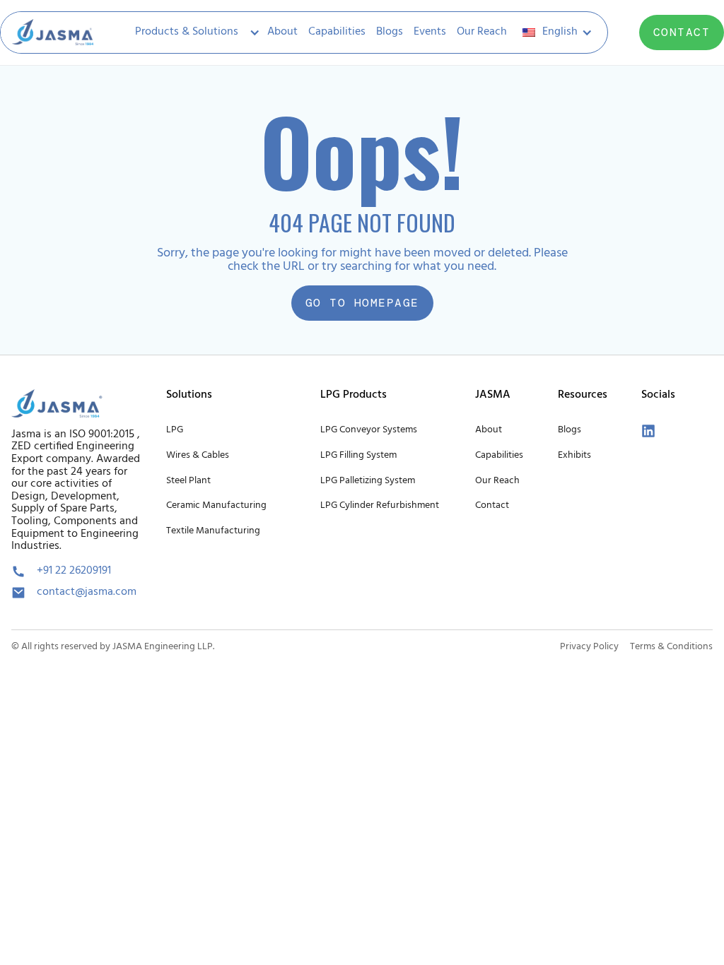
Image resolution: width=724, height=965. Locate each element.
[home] (53, 32)
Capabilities (337, 32)
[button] (193, 32)
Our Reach (482, 32)
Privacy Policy (589, 646)
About (282, 32)
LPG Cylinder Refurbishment (379, 505)
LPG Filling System (358, 455)
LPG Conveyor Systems (368, 430)
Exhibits (574, 455)
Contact (492, 505)
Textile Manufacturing (213, 531)
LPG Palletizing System (367, 481)
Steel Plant (188, 481)
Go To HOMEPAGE (362, 302)
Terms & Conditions (671, 646)
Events (430, 32)
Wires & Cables (197, 455)
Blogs (389, 32)
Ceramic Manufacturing (216, 505)
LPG (174, 430)
